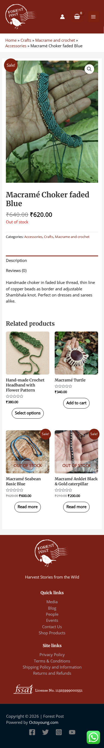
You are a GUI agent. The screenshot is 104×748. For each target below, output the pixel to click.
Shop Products (52, 632)
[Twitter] (45, 732)
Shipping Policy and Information (52, 667)
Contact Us (52, 626)
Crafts (26, 40)
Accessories (15, 45)
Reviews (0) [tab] (16, 270)
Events (52, 620)
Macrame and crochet (55, 40)
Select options (28, 412)
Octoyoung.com (43, 722)
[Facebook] (32, 732)
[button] (89, 69)
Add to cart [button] (76, 402)
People (52, 614)
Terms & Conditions (52, 661)
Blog (52, 608)
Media (52, 601)
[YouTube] (72, 732)
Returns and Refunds (52, 673)
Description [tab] (16, 260)
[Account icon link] (62, 16)
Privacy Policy (52, 654)
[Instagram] (58, 732)
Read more (28, 506)
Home (11, 40)
